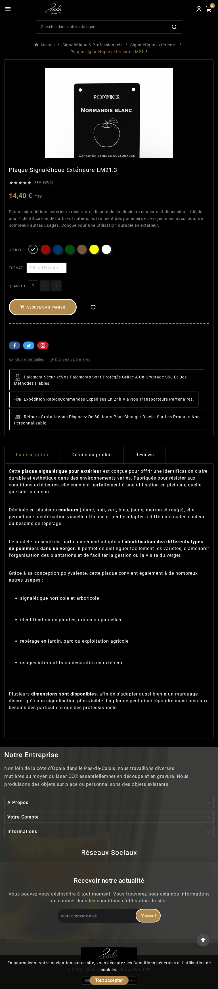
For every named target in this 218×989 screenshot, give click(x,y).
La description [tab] (32, 454)
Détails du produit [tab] (92, 454)
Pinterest (43, 345)
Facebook (14, 345)
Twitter (28, 345)
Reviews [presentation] (144, 454)
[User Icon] (199, 9)
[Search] (174, 27)
